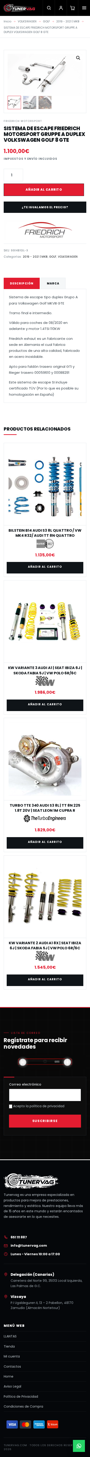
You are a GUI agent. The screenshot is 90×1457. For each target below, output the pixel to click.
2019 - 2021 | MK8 (67, 21)
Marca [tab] (53, 283)
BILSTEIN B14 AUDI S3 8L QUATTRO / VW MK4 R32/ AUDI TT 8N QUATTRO (45, 533)
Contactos (12, 1366)
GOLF (46, 21)
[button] (78, 58)
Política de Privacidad (21, 1396)
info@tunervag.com (29, 1245)
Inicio (7, 21)
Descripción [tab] (21, 283)
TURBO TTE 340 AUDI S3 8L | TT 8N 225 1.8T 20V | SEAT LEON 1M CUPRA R (45, 808)
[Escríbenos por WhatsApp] (79, 1446)
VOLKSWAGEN (27, 21)
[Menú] (84, 8)
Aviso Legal (12, 1386)
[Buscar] (49, 8)
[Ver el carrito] (72, 8)
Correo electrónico (25, 1084)
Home (8, 1376)
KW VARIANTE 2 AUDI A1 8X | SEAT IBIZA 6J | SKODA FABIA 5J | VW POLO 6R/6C (45, 945)
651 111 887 (19, 1237)
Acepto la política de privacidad (38, 1106)
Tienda (9, 1346)
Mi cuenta (12, 1356)
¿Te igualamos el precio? (45, 207)
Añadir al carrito (44, 189)
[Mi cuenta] (61, 8)
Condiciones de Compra (23, 1406)
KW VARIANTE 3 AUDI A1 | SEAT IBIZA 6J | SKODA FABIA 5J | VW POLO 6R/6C (45, 670)
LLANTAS (10, 1336)
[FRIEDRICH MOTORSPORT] (45, 230)
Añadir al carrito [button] (45, 567)
